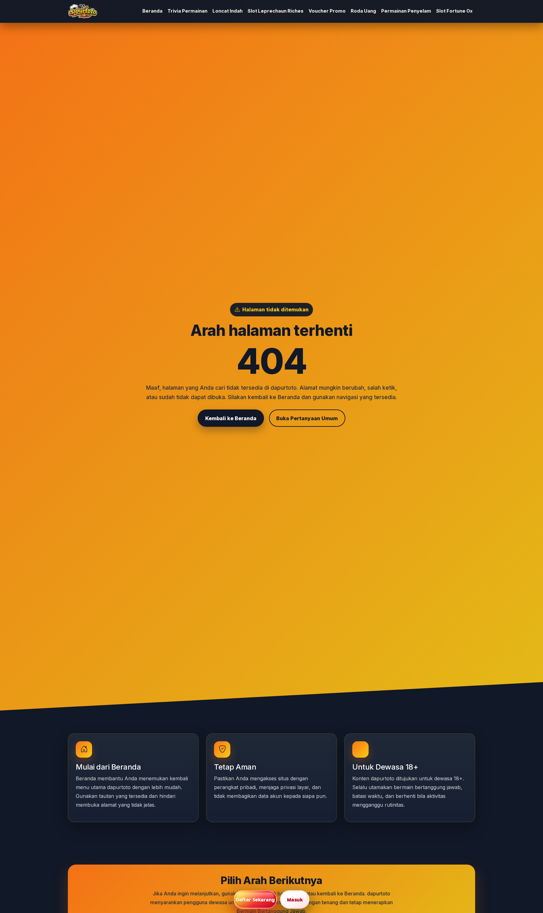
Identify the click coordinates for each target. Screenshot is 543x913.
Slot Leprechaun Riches (276, 11)
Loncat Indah (227, 11)
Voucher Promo (327, 11)
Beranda (152, 11)
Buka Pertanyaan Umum (307, 418)
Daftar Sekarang (255, 899)
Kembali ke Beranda (230, 418)
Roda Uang (363, 11)
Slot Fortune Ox (454, 11)
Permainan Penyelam (406, 11)
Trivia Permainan (187, 11)
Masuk (295, 899)
